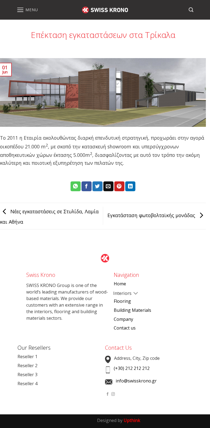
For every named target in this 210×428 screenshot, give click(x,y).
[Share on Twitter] (97, 186)
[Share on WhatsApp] (76, 186)
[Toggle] (118, 293)
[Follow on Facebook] (107, 394)
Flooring (122, 301)
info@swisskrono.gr (136, 381)
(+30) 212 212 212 (132, 368)
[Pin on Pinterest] (119, 186)
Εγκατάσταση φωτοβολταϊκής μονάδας (152, 215)
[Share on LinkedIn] (130, 186)
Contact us (125, 328)
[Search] (191, 9)
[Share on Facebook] (86, 186)
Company (123, 319)
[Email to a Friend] (108, 186)
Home (120, 284)
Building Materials (132, 310)
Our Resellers (34, 347)
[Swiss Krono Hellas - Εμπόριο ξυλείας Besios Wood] (105, 10)
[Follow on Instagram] (113, 394)
